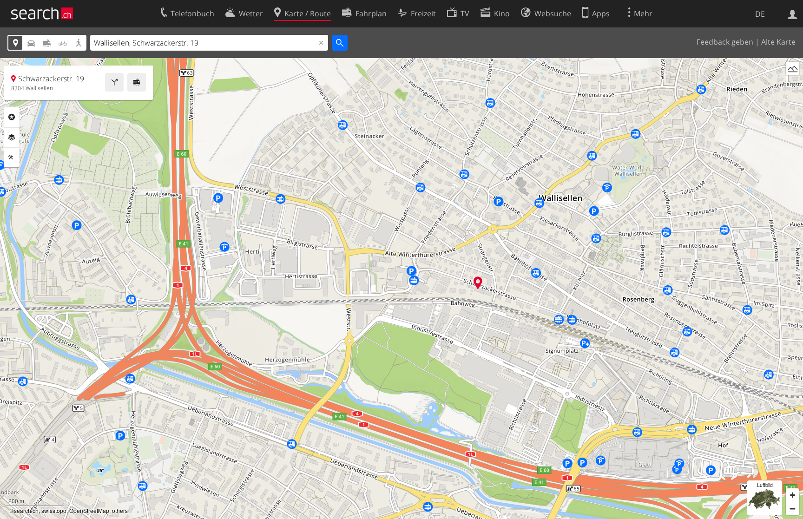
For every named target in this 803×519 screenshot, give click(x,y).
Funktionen (12, 157)
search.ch (26, 510)
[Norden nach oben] (792, 85)
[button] (478, 283)
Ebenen (12, 137)
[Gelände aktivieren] (792, 68)
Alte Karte (778, 42)
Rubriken (12, 117)
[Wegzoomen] (792, 508)
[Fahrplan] (136, 82)
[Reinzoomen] (792, 495)
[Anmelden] (792, 13)
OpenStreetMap (89, 510)
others (120, 510)
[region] (401, 288)
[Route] (114, 82)
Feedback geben (725, 42)
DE (760, 14)
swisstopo (53, 510)
